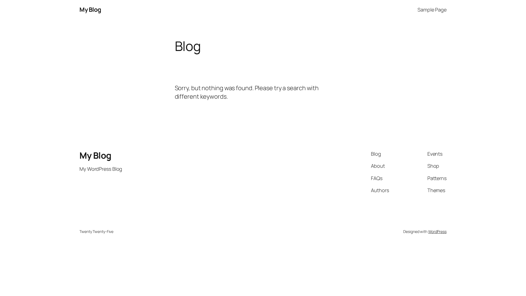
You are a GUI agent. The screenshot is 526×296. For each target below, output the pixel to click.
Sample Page (432, 9)
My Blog (90, 9)
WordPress (437, 231)
